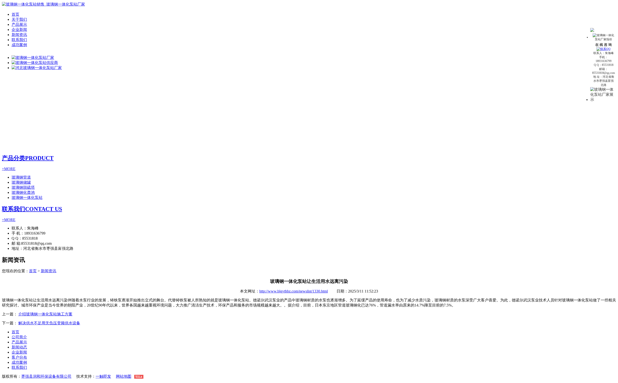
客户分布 (19, 357)
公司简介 (19, 337)
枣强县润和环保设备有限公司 (46, 376)
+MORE (8, 169)
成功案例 (19, 45)
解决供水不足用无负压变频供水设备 (49, 323)
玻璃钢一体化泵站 (27, 197)
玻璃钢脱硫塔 (23, 187)
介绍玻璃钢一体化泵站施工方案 (45, 314)
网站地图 (123, 376)
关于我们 (19, 19)
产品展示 (19, 24)
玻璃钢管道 (21, 177)
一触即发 (103, 376)
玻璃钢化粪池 (23, 192)
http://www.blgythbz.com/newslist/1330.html (293, 291)
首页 (15, 14)
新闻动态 (19, 347)
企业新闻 (19, 30)
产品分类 (28, 158)
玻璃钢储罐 (21, 182)
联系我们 (19, 40)
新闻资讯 (19, 35)
